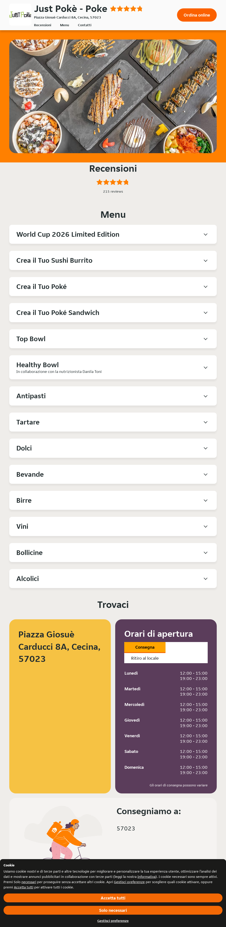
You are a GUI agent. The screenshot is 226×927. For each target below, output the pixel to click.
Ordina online (197, 15)
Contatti (84, 25)
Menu (64, 25)
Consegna (144, 647)
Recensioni (42, 25)
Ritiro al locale (145, 658)
